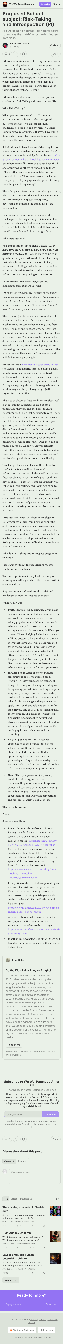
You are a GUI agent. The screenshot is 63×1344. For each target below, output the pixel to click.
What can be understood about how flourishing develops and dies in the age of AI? (23, 1264)
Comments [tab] (9, 1161)
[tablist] (15, 1161)
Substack (16, 1337)
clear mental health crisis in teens (40, 365)
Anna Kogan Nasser (19, 44)
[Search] (57, 1199)
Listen (56, 45)
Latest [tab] (14, 1199)
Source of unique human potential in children (18, 1256)
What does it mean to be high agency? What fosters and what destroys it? (22, 1238)
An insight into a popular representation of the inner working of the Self (23, 1216)
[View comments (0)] (16, 54)
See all (8, 1280)
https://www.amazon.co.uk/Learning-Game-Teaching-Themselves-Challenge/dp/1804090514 (32, 874)
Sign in (56, 4)
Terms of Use (46, 1121)
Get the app (46, 1330)
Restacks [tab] (22, 1161)
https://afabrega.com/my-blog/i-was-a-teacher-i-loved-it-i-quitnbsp (32, 843)
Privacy (34, 1319)
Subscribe (45, 4)
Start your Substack (23, 1330)
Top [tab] (6, 1199)
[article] (31, 1216)
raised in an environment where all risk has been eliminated (31, 158)
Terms (42, 1319)
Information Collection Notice (33, 1124)
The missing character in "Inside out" (23, 1209)
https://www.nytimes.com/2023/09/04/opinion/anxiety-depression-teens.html (34, 910)
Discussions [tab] (26, 1199)
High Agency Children (16, 1232)
